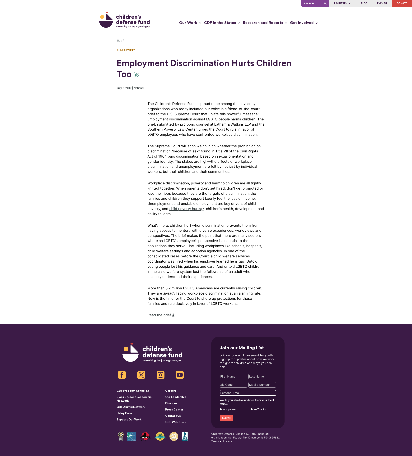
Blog (364, 3)
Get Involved (302, 23)
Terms (215, 441)
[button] (137, 74)
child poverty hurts (185, 208)
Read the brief (159, 315)
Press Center (174, 409)
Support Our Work (129, 419)
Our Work (188, 23)
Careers (170, 390)
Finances (171, 403)
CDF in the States (220, 23)
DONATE (402, 3)
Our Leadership (175, 397)
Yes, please (229, 409)
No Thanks (259, 409)
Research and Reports (263, 23)
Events (382, 3)
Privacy (227, 441)
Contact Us (173, 415)
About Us (340, 3)
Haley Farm (124, 413)
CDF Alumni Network (131, 407)
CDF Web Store (176, 422)
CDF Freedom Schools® (133, 390)
